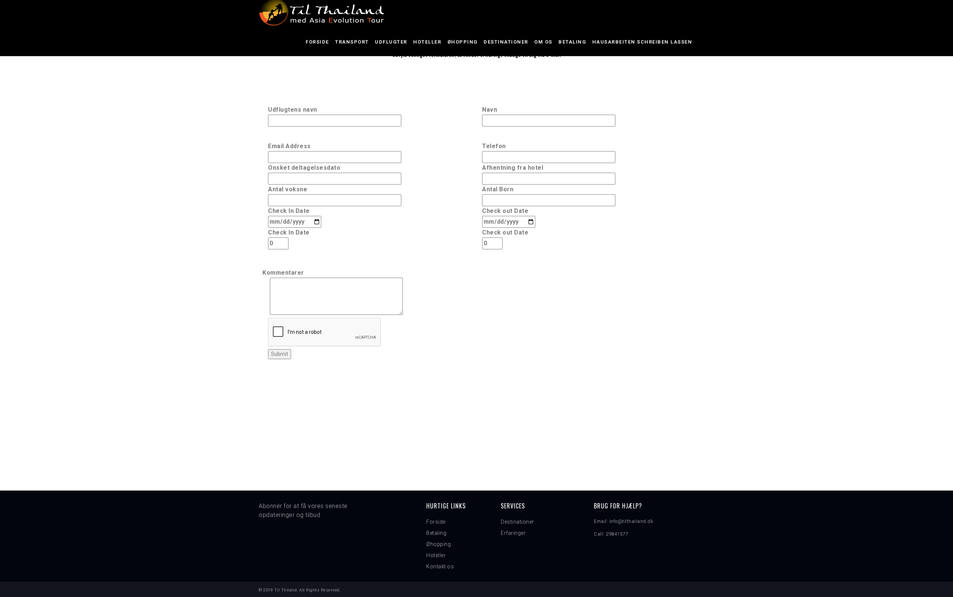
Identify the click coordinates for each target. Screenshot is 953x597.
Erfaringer (513, 533)
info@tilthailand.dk (631, 521)
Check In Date (289, 210)
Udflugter (391, 42)
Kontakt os (440, 566)
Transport (352, 42)
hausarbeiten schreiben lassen (642, 42)
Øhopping (462, 42)
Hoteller (427, 42)
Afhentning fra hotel (512, 167)
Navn (489, 109)
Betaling (572, 42)
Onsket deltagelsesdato (304, 167)
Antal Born (497, 189)
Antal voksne (287, 189)
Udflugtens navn (292, 109)
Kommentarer (283, 272)
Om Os (543, 42)
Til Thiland (285, 590)
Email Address (289, 146)
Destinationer (506, 42)
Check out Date (505, 210)
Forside (317, 42)
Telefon (494, 146)
